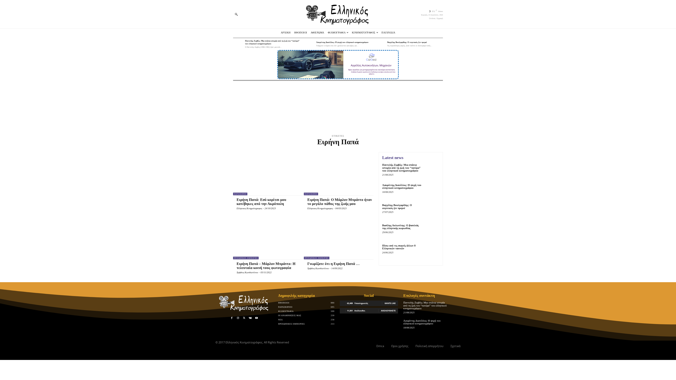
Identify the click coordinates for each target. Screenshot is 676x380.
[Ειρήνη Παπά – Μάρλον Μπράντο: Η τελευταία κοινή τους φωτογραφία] (266, 237)
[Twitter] (244, 318)
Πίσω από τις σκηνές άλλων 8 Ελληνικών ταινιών (399, 247)
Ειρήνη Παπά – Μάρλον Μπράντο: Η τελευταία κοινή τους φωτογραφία (266, 266)
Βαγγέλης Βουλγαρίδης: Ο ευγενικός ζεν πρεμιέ (407, 42)
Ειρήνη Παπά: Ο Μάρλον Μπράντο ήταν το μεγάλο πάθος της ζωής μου (339, 202)
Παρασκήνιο (240, 194)
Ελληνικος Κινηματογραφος (249, 208)
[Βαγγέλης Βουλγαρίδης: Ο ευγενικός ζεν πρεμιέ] (380, 44)
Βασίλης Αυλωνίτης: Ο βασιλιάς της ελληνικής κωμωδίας (400, 227)
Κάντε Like (390, 303)
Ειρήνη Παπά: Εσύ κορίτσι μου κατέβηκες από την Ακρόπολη (261, 202)
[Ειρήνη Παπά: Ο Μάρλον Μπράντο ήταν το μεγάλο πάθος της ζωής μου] (337, 173)
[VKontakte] (250, 318)
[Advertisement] (338, 107)
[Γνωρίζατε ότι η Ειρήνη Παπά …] (337, 237)
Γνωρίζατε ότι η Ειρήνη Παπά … (333, 264)
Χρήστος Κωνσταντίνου (247, 272)
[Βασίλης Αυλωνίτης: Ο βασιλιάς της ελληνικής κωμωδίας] (431, 230)
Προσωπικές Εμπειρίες (246, 258)
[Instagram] (238, 318)
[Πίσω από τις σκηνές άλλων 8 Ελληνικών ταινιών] (431, 250)
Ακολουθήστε (388, 310)
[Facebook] (232, 318)
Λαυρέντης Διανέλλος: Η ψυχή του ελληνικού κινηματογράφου (342, 42)
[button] (236, 14)
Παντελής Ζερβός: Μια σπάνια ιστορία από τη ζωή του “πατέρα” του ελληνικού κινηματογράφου (401, 167)
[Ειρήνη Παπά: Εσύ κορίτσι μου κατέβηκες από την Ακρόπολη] (266, 173)
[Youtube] (256, 318)
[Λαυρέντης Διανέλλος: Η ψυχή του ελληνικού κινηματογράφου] (309, 44)
